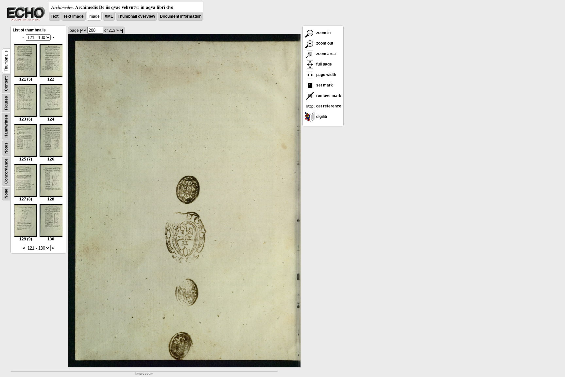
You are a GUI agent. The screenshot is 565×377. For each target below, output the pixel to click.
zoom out (324, 43)
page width (325, 74)
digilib (321, 116)
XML (109, 16)
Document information (180, 16)
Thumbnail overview (136, 16)
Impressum (144, 373)
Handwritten (6, 126)
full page (323, 64)
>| (121, 30)
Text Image (73, 16)
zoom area (325, 53)
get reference (328, 106)
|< (81, 30)
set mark (324, 85)
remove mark (328, 95)
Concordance (6, 171)
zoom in (323, 32)
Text (55, 16)
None (6, 193)
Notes (6, 148)
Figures (6, 103)
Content (6, 83)
